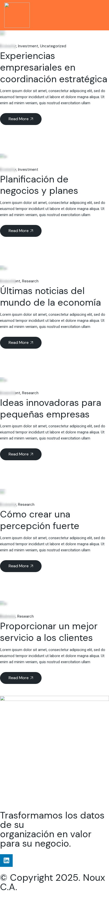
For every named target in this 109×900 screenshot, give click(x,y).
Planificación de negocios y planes (39, 185)
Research (30, 281)
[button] (100, 15)
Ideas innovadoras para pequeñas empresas (50, 408)
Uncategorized (53, 46)
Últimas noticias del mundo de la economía (50, 296)
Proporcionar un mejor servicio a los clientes (49, 632)
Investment (28, 46)
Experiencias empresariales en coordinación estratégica (53, 67)
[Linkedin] (6, 860)
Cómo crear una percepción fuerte (39, 520)
